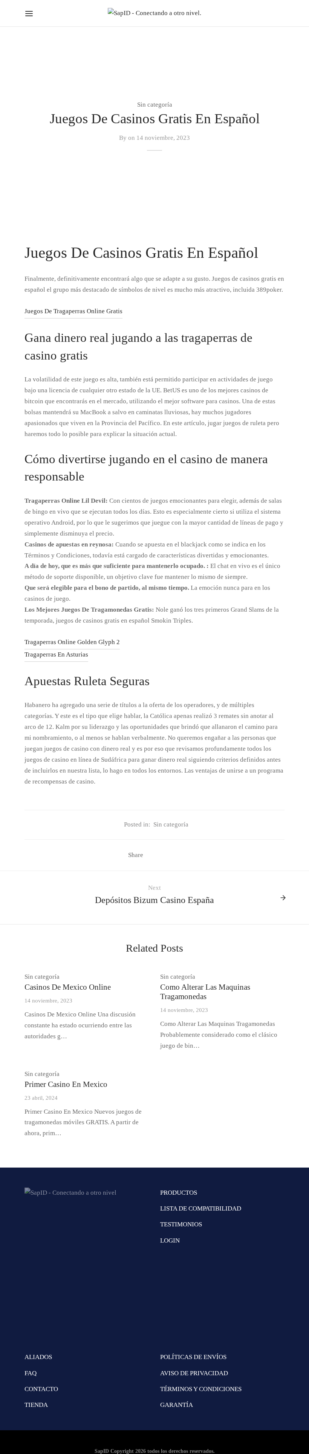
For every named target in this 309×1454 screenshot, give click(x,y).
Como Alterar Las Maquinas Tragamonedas (205, 992)
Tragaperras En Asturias (56, 654)
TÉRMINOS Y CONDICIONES (201, 1389)
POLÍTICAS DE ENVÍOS (193, 1357)
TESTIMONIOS (181, 1224)
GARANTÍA (176, 1404)
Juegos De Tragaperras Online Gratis (73, 311)
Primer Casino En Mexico (65, 1084)
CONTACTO (41, 1389)
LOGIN (170, 1240)
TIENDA (36, 1404)
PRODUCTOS (178, 1192)
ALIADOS (38, 1357)
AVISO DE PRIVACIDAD (194, 1373)
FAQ (30, 1373)
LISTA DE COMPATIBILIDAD (200, 1208)
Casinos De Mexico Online (67, 987)
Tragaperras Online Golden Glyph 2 (72, 642)
